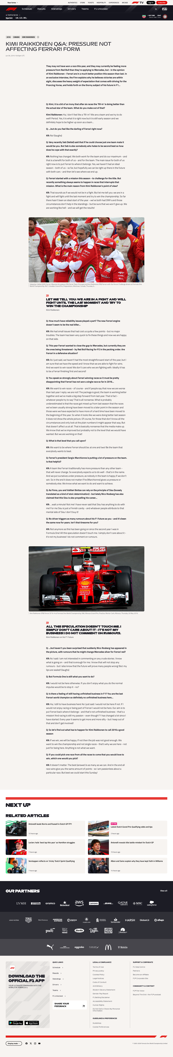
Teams (85, 9)
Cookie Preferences (101, 1027)
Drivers (72, 9)
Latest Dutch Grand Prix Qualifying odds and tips (131, 826)
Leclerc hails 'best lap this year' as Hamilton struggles (52, 842)
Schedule (27, 9)
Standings (56, 9)
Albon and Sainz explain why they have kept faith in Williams (137, 861)
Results (41, 9)
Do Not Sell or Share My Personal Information (106, 1010)
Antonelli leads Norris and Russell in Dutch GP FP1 (50, 824)
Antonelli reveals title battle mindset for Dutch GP (132, 842)
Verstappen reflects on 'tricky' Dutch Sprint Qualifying (52, 861)
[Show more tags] (38, 37)
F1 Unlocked (100, 9)
